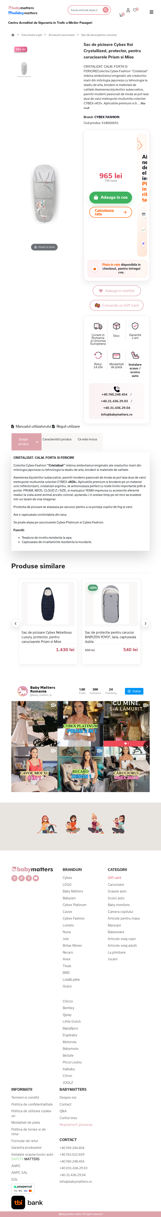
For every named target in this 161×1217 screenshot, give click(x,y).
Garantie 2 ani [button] (135, 336)
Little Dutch (72, 1021)
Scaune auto (117, 891)
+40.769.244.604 (72, 1148)
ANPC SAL (19, 1172)
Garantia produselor (26, 1147)
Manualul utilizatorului (33, 426)
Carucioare (116, 884)
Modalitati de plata (25, 1122)
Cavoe (67, 912)
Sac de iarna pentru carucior (99, 35)
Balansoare (116, 932)
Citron (67, 1076)
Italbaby (69, 1069)
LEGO (67, 884)
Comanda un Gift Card (120, 305)
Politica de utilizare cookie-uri (31, 1113)
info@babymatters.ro (116, 414)
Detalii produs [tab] (23, 442)
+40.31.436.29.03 (114, 401)
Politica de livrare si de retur (28, 1131)
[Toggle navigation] (151, 13)
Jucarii (112, 959)
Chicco (68, 1001)
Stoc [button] (116, 335)
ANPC (16, 1166)
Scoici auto (116, 898)
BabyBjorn (70, 1028)
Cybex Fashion (73, 918)
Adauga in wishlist (119, 291)
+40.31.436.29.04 (116, 407)
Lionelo (68, 925)
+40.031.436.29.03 (73, 1168)
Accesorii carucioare (62, 35)
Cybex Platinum (74, 905)
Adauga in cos (114, 197)
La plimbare (117, 952)
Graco (67, 986)
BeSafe (68, 1055)
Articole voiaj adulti (122, 945)
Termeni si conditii (25, 1097)
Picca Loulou (72, 1062)
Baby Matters (73, 891)
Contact (65, 1104)
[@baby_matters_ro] (22, 691)
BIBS (66, 972)
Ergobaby (70, 1035)
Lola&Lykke (71, 979)
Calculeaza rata (104, 212)
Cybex (67, 878)
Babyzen (69, 898)
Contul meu (68, 1118)
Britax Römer (72, 945)
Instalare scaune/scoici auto (32, 1157)
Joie (66, 939)
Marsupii (114, 925)
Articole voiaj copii (122, 939)
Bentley (68, 1008)
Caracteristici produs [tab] (57, 439)
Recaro (68, 952)
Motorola (69, 1042)
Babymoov (71, 1048)
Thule (67, 966)
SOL (14, 1179)
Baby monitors (119, 905)
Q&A (63, 1111)
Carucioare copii (32, 35)
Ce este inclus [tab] (87, 439)
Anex (66, 959)
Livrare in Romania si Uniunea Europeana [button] (98, 339)
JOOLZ (68, 1082)
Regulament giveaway (76, 1124)
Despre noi (68, 1097)
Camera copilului (120, 912)
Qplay (67, 1015)
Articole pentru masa (124, 918)
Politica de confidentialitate (32, 1104)
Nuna (67, 932)
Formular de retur (24, 1141)
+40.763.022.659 (72, 1154)
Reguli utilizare (68, 426)
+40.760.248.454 (114, 394)
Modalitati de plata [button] (116, 366)
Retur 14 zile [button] (98, 366)
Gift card (114, 878)
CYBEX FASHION (106, 117)
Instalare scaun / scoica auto (135, 370)
